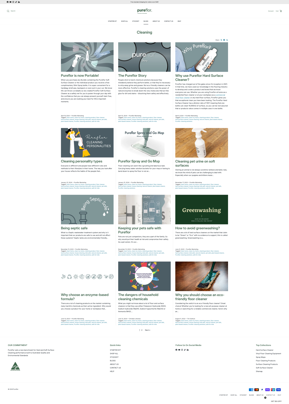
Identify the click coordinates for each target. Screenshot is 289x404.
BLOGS (146, 21)
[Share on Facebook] (224, 40)
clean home (70, 117)
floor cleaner (100, 117)
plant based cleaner (67, 121)
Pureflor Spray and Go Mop (139, 161)
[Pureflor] (144, 11)
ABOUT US (156, 21)
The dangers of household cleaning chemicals (138, 297)
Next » (147, 330)
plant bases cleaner (159, 186)
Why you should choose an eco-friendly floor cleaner (199, 297)
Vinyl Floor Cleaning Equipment (268, 353)
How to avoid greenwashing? (197, 228)
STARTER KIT (112, 21)
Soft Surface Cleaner (264, 368)
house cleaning (79, 119)
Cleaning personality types (81, 161)
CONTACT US (168, 21)
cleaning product (90, 117)
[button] (276, 401)
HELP (179, 21)
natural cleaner (96, 119)
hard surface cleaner (67, 119)
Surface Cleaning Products (267, 364)
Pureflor (15, 389)
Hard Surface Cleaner (264, 350)
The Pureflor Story (132, 75)
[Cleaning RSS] (227, 40)
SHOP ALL (124, 21)
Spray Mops (261, 357)
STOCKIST (135, 21)
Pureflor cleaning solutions (82, 121)
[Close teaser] (265, 398)
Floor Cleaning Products (265, 361)
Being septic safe (74, 228)
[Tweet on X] (221, 40)
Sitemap (259, 371)
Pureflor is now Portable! (80, 75)
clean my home (79, 117)
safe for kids (95, 121)
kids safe (88, 119)
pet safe (104, 119)
